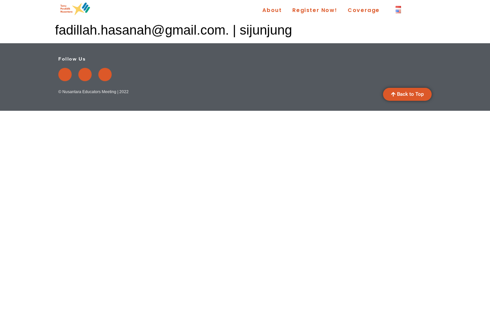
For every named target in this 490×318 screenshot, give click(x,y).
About (272, 10)
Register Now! (314, 10)
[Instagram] (85, 74)
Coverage (364, 10)
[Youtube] (65, 74)
